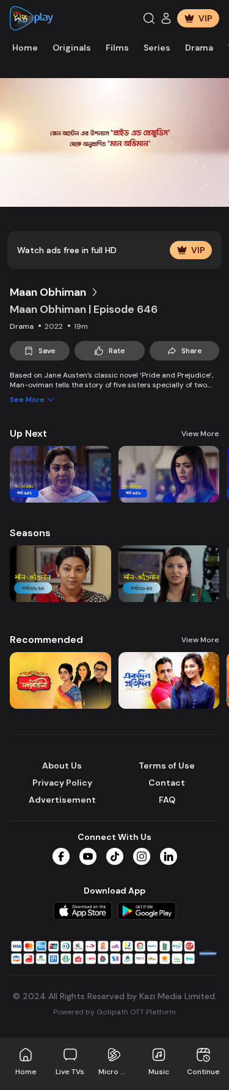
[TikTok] (114, 856)
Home (25, 47)
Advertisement (62, 799)
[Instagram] (141, 856)
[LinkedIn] (168, 856)
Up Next (28, 433)
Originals (72, 47)
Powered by (114, 1012)
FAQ (167, 799)
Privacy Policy (62, 782)
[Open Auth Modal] (166, 18)
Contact (166, 782)
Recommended (46, 639)
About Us (62, 765)
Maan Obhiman (48, 292)
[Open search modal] (149, 18)
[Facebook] (61, 856)
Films (117, 47)
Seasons (30, 532)
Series (157, 47)
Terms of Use (167, 765)
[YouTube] (87, 856)
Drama (199, 47)
